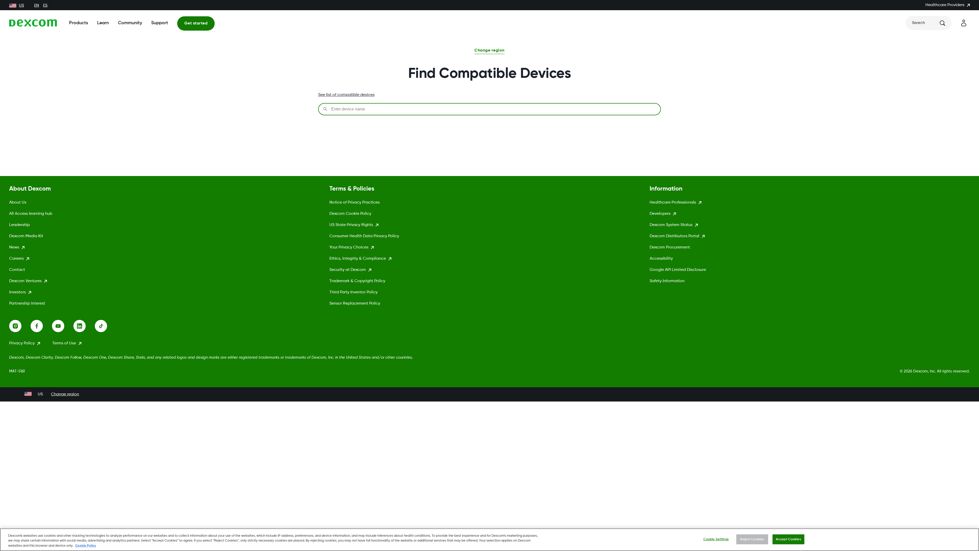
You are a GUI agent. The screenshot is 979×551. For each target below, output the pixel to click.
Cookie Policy (85, 545)
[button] (489, 51)
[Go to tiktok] (105, 326)
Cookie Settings (716, 539)
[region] (489, 539)
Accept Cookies (788, 539)
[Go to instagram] (20, 326)
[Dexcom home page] (33, 23)
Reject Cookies (752, 539)
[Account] (964, 23)
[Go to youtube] (62, 326)
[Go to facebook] (41, 326)
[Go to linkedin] (84, 326)
